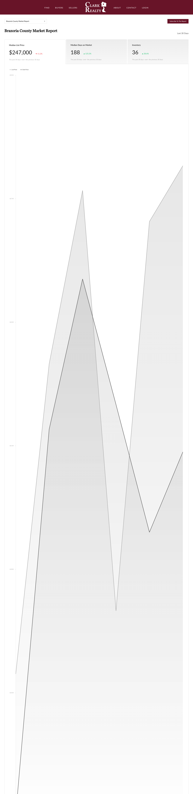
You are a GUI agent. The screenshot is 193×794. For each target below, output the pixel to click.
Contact (131, 8)
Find (47, 8)
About (117, 8)
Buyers (59, 8)
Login (145, 8)
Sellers (73, 8)
